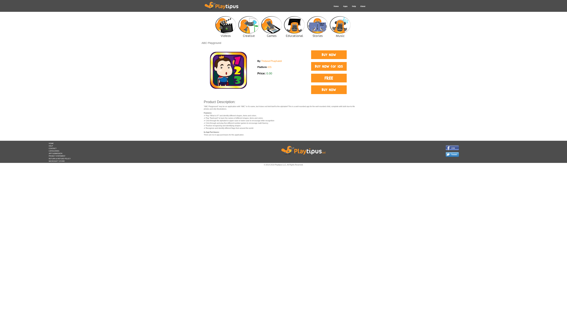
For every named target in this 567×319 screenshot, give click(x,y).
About (362, 6)
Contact (53, 148)
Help (354, 6)
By (258, 61)
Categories (54, 151)
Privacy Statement (57, 156)
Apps (345, 6)
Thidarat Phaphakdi (271, 61)
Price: (261, 73)
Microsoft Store (57, 161)
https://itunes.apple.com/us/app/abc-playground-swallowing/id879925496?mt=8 (329, 54)
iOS (270, 67)
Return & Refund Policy (60, 159)
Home (336, 6)
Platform (262, 67)
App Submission (55, 153)
